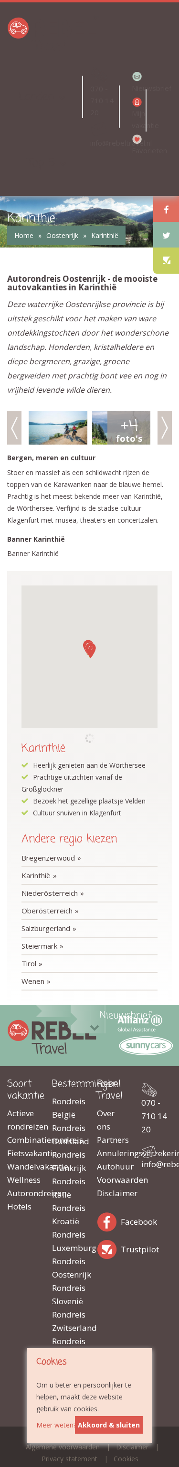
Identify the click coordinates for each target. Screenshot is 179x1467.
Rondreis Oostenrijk (67, 1268)
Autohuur (112, 1166)
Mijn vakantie (138, 119)
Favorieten (138, 150)
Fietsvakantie (22, 1153)
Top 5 (41, 163)
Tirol (28, 963)
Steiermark (39, 946)
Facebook (109, 1220)
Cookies (126, 1458)
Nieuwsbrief (138, 88)
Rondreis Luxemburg (67, 1241)
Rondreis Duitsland (67, 1134)
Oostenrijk (62, 235)
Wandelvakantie (22, 1166)
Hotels (19, 1206)
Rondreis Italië (67, 1188)
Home (23, 235)
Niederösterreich (49, 893)
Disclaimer (112, 1193)
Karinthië (104, 235)
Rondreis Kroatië (67, 1214)
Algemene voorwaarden (63, 1446)
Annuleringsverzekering (112, 1153)
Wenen (32, 981)
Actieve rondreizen (22, 1120)
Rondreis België (67, 1108)
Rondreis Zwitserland (67, 1321)
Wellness (22, 1179)
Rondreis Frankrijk (67, 1161)
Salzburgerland (45, 928)
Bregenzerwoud (48, 857)
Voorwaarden (112, 1179)
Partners (112, 1139)
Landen (36, 97)
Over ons (106, 1120)
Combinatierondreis (22, 1139)
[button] (90, 650)
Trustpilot (109, 1247)
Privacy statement (69, 1458)
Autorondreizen (22, 1193)
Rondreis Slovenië (67, 1294)
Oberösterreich (47, 910)
